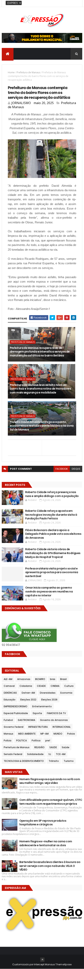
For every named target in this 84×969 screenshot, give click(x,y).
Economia (66, 692)
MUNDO (58, 733)
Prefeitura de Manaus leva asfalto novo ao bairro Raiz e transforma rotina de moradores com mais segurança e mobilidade (40, 388)
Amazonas (23, 679)
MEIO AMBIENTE (27, 733)
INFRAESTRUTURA (38, 727)
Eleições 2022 (28, 699)
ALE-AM (8, 679)
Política (36, 740)
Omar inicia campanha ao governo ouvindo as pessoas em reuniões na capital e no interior (49, 591)
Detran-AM (28, 692)
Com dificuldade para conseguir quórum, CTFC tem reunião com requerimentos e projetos (50, 802)
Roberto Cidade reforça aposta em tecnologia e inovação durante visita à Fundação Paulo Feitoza (51, 514)
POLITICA (21, 740)
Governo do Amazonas (54, 720)
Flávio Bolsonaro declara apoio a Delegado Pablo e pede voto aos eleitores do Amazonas (53, 534)
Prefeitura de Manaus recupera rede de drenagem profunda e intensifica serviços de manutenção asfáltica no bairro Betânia (40, 351)
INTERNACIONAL (62, 727)
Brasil (63, 679)
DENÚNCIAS (10, 692)
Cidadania (26, 686)
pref (47, 740)
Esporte (37, 713)
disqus (76, 468)
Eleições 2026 (49, 699)
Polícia (7, 740)
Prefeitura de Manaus (28, 72)
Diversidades (47, 692)
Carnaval (9, 686)
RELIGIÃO (39, 747)
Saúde (65, 747)
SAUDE (53, 747)
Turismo (69, 761)
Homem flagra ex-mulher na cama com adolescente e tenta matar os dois (45, 843)
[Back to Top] (42, 960)
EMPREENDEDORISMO (15, 706)
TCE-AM (60, 754)
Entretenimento (42, 706)
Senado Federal (13, 754)
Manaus (8, 733)
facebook (61, 468)
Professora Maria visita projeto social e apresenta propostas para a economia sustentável (51, 572)
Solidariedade (35, 754)
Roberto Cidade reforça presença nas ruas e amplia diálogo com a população (52, 494)
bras (52, 679)
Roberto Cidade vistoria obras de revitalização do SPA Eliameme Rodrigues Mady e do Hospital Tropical (52, 553)
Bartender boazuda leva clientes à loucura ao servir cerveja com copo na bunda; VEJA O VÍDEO (49, 866)
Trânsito (54, 761)
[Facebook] (76, 3)
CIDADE (41, 686)
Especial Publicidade (16, 713)
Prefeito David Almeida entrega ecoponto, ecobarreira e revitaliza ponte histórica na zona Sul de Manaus (42, 425)
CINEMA (55, 686)
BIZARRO (40, 679)
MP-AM (44, 733)
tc (49, 754)
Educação (9, 699)
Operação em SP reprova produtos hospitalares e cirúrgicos (42, 823)
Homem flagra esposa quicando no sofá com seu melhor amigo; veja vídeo (49, 781)
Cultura (68, 686)
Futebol (8, 720)
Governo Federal (13, 727)
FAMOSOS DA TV (56, 713)
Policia (71, 733)
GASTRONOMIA (26, 720)
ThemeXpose (63, 964)
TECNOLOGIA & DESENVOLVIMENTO (24, 761)
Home (11, 72)
